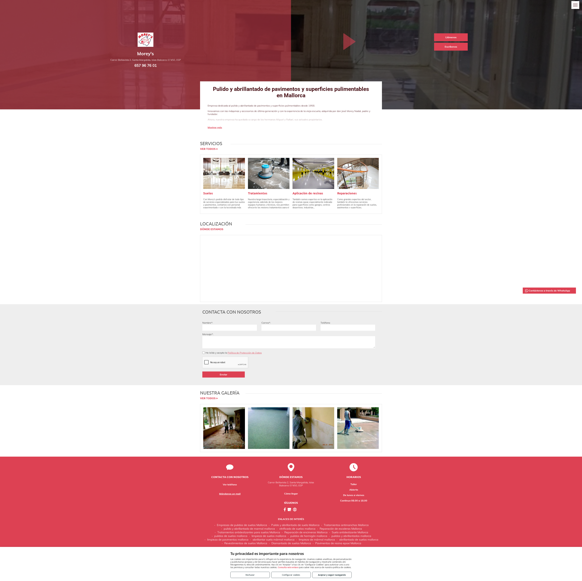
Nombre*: (207, 322)
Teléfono (325, 322)
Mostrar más (215, 127)
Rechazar (250, 574)
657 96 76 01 (145, 65)
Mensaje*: (207, 334)
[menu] (575, 5)
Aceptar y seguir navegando (332, 574)
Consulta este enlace (288, 567)
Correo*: (266, 322)
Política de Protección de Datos (245, 352)
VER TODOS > (209, 148)
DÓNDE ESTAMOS (211, 229)
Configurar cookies (291, 574)
